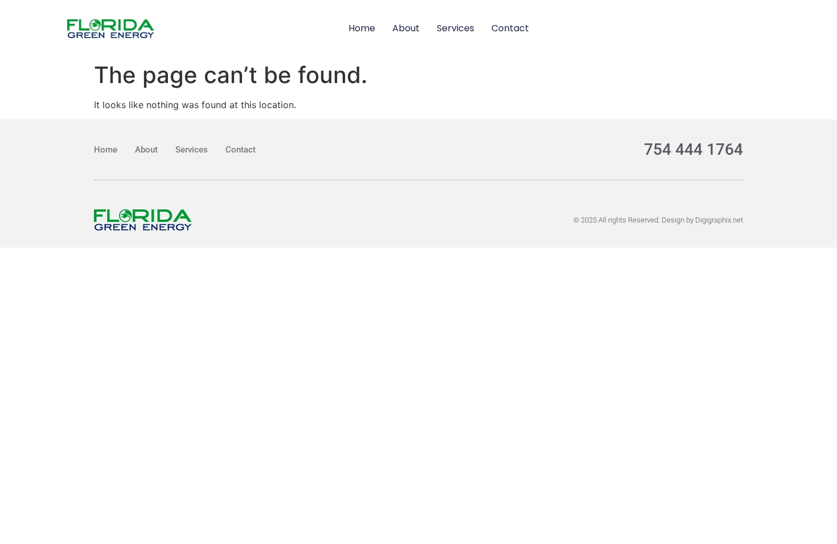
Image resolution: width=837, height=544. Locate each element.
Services (455, 28)
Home (361, 28)
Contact (510, 28)
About (406, 28)
